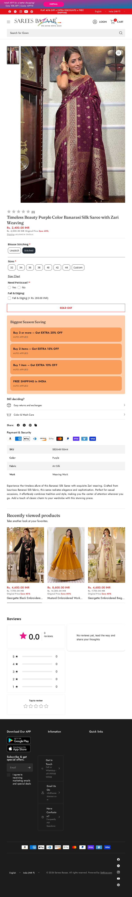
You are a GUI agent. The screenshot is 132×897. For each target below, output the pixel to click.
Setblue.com (106, 872)
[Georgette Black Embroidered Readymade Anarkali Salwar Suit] (25, 555)
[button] (36, 656)
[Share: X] (24, 425)
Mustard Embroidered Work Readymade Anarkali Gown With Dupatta (63, 598)
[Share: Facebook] (18, 425)
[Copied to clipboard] (35, 425)
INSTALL (54, 4)
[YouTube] (26, 11)
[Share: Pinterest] (30, 425)
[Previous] (7, 565)
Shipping (10, 234)
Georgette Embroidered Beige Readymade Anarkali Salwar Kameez (105, 598)
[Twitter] (15, 11)
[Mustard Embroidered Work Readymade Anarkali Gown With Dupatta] (66, 555)
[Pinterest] (31, 11)
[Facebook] (9, 11)
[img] (18, 212)
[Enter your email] (29, 767)
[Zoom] (119, 53)
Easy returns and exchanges (28, 405)
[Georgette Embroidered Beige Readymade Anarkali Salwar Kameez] (106, 555)
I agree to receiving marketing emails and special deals (22, 779)
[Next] (125, 565)
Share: (10, 425)
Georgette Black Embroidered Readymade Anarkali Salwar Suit (24, 598)
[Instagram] (20, 11)
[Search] (121, 33)
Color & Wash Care (24, 414)
